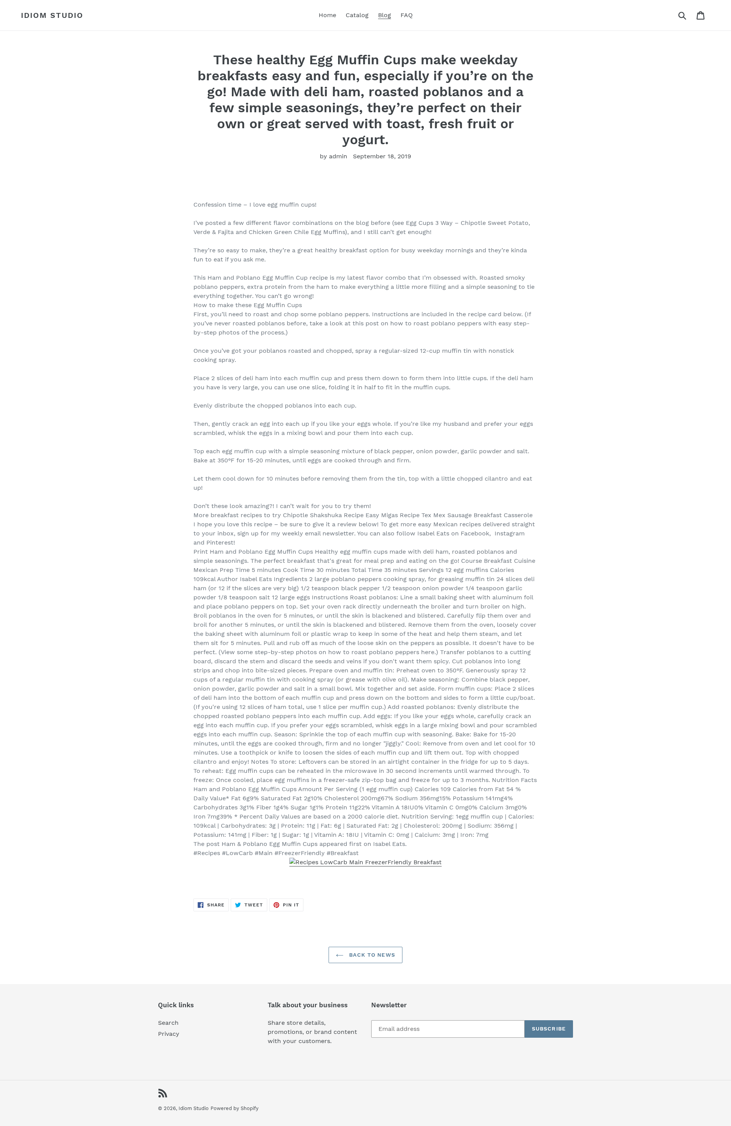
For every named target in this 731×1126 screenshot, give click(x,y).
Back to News (371, 955)
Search (168, 1022)
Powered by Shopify (235, 1108)
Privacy (168, 1033)
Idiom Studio (52, 15)
